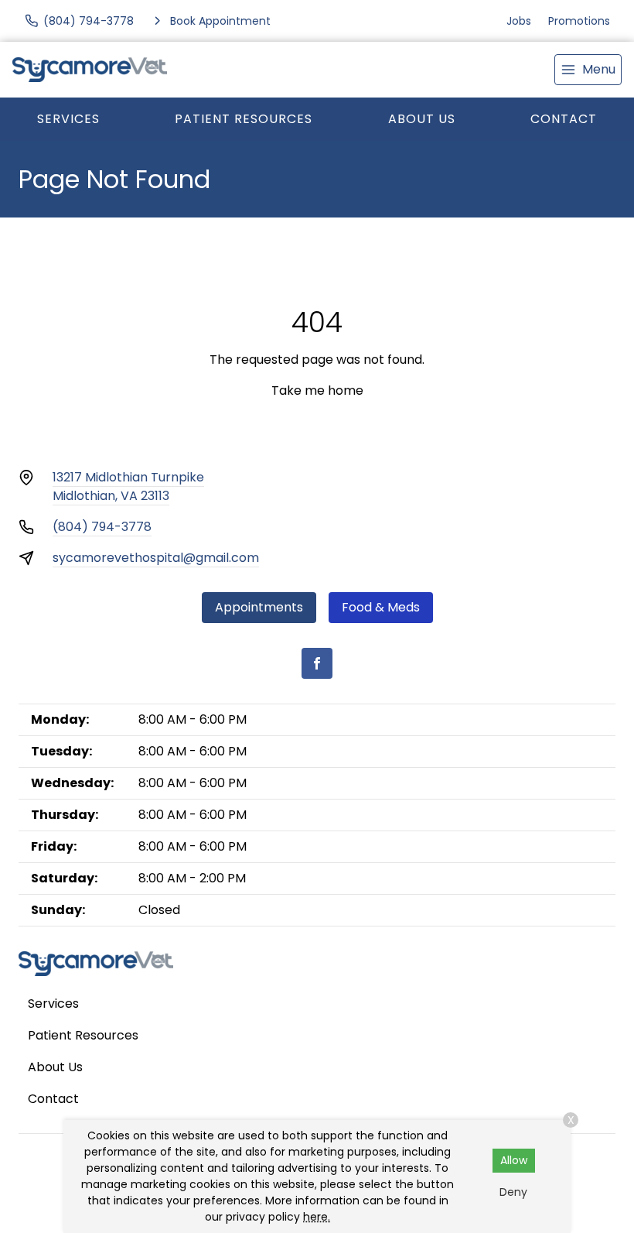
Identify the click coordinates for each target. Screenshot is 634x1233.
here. (316, 1216)
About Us (421, 119)
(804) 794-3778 (102, 527)
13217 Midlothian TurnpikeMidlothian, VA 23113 (128, 486)
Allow (513, 1160)
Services (68, 119)
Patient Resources (243, 119)
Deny (513, 1192)
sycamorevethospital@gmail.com (156, 558)
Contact (563, 119)
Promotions (579, 21)
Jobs (518, 21)
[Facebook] (317, 663)
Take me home (317, 390)
